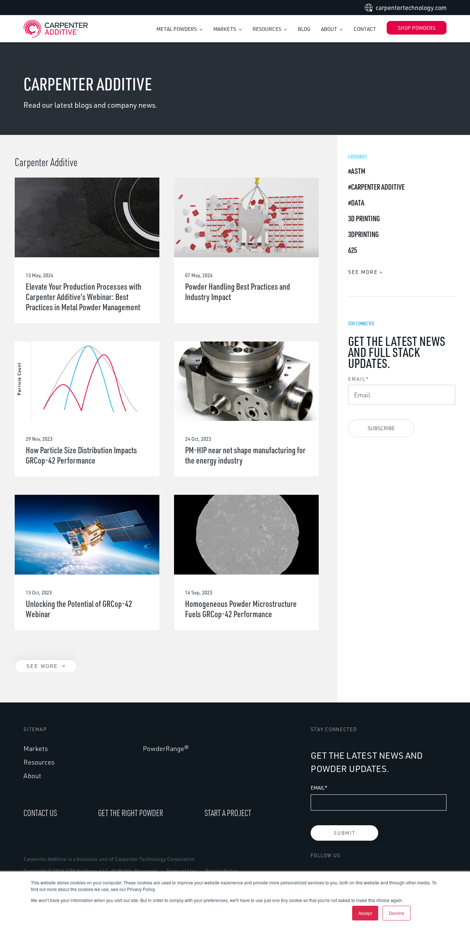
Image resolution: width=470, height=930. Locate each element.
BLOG (304, 29)
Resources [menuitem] (39, 762)
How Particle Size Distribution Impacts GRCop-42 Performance (81, 455)
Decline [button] (396, 913)
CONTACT (365, 29)
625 (352, 250)
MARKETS (225, 29)
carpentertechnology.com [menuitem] (411, 7)
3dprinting (363, 234)
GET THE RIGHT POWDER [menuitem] (130, 812)
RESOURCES (267, 29)
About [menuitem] (32, 776)
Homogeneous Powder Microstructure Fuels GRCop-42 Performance (241, 608)
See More (43, 666)
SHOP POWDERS (416, 28)
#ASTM (356, 171)
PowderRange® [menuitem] (166, 748)
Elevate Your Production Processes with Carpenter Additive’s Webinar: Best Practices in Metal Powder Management (83, 296)
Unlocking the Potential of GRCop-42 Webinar (79, 608)
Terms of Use (181, 871)
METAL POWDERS (177, 29)
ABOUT (329, 29)
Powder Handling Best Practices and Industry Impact (237, 291)
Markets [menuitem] (36, 748)
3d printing (364, 218)
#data (356, 202)
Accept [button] (365, 913)
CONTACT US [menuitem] (40, 812)
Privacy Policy (221, 871)
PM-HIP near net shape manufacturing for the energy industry (245, 455)
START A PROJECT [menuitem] (228, 812)
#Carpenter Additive (376, 187)
